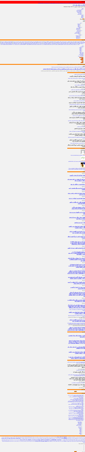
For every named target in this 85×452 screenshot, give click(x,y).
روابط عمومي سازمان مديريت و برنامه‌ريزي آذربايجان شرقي (35, 438)
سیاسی (82, 15)
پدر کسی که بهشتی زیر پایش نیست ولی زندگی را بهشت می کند (64, 41)
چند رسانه (80, 27)
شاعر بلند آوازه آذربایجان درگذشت (79, 41)
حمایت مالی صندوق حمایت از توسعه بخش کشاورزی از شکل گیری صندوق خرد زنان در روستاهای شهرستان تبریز (76, 342)
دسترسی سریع (79, 30)
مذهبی (80, 431)
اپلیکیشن (82, 62)
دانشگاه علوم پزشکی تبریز (58, 438)
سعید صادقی (83, 160)
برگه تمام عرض (79, 11)
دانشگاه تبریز (64, 438)
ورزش (80, 51)
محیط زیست (50, 441)
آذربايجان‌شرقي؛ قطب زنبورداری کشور (6, 43)
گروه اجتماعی (78, 35)
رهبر (80, 434)
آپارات (82, 61)
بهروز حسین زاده (17, 436)
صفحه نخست (79, 14)
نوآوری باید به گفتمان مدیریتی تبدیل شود (44, 42)
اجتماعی (82, 17)
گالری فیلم (81, 53)
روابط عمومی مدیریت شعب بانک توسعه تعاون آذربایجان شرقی (74, 439)
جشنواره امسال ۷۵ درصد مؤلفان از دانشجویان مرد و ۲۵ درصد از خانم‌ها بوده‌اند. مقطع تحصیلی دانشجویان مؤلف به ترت (76, 169)
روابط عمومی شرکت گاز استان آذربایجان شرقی (11, 438)
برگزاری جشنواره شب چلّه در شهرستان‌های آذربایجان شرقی (60, 42)
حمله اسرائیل (69, 438)
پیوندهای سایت (77, 32)
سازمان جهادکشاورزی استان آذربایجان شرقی (49, 439)
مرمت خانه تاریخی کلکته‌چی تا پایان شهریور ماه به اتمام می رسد (67, 43)
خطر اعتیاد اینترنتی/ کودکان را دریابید (7, 41)
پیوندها (80, 34)
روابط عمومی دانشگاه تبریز (24, 438)
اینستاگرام (81, 59)
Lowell (84, 154)
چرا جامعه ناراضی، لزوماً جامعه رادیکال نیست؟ (50, 43)
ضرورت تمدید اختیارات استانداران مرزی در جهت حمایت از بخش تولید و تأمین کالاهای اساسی (39, 44)
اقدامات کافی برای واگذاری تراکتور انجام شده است (77, 42)
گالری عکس (81, 52)
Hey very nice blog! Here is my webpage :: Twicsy (78, 155)
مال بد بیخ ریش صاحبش (16, 42)
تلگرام (82, 58)
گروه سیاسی (78, 37)
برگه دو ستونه (79, 12)
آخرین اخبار (79, 426)
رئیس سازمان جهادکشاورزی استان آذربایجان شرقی (49, 438)
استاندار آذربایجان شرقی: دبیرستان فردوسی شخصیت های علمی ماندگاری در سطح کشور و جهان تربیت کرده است (76, 272)
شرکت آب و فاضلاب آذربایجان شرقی (28, 439)
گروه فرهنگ (78, 38)
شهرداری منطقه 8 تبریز (65, 441)
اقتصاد (79, 24)
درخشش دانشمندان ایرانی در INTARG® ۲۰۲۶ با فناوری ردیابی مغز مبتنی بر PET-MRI (12, 44)
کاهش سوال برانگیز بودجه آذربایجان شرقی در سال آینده (29, 42)
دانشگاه (80, 433)
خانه (82, 8)
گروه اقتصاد (78, 36)
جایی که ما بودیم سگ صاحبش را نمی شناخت (36, 41)
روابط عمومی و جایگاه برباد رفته (49, 41)
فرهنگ (82, 16)
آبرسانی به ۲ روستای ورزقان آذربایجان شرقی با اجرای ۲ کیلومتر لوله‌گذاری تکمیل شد (67, 44)
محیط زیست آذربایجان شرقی (41, 441)
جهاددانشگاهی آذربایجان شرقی (74, 438)
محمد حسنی (83, 167)
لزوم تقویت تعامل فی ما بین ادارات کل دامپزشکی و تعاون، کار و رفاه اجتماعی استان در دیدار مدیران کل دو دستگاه (76, 306)
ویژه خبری (78, 29)
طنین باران (55, 441)
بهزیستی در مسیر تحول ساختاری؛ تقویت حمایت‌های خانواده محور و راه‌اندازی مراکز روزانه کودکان (27, 43)
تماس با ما (79, 13)
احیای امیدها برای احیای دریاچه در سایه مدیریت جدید (21, 41)
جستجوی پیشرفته (78, 10)
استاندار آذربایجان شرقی (61, 436)
